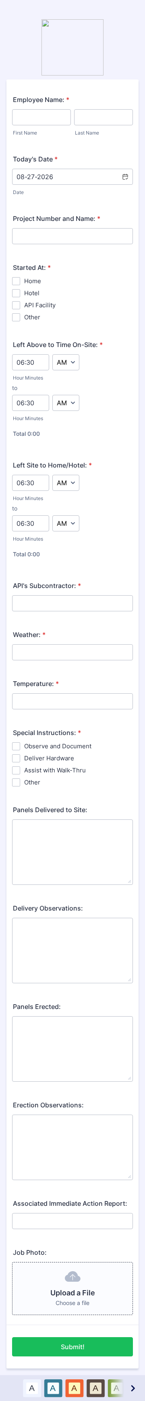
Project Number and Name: (56, 218)
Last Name (87, 133)
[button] (125, 177)
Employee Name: (41, 100)
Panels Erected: (37, 1007)
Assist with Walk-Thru (55, 770)
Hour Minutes (28, 378)
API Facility (40, 305)
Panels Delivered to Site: (50, 810)
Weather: (29, 635)
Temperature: (36, 684)
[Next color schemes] (132, 1388)
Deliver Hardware (49, 758)
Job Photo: (30, 1252)
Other (32, 317)
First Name (25, 133)
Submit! (73, 1347)
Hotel (31, 293)
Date (18, 192)
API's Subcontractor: (47, 586)
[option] (32, 1388)
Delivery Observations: (48, 908)
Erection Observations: (48, 1105)
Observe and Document (57, 746)
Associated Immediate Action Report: (70, 1203)
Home (32, 281)
